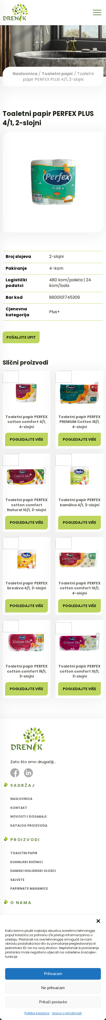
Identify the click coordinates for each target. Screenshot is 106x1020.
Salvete (17, 880)
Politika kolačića (36, 1013)
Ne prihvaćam (53, 988)
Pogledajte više (26, 439)
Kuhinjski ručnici (26, 862)
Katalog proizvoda (28, 825)
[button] (98, 921)
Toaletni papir (57, 73)
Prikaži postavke (53, 1002)
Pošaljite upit (21, 337)
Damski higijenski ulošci (33, 871)
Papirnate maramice (29, 888)
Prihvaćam (53, 973)
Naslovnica (25, 73)
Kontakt (18, 808)
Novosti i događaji (28, 816)
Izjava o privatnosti (67, 1013)
